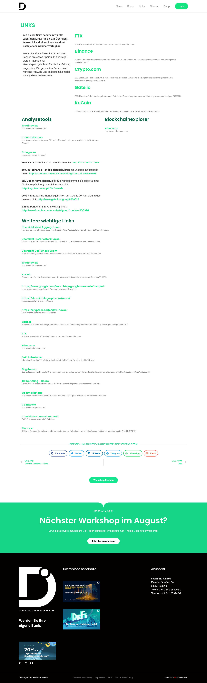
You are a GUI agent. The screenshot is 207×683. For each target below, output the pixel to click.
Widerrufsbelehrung (124, 678)
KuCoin (83, 103)
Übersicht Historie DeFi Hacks (40, 239)
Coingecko (29, 152)
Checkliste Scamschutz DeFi (40, 416)
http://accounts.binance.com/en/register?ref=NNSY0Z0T (62, 173)
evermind (183, 677)
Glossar (154, 6)
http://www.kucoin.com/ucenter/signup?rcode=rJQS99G (55, 210)
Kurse (130, 6)
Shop (167, 6)
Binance (84, 51)
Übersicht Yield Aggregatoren (41, 227)
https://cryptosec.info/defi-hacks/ (45, 310)
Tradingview (30, 125)
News (119, 6)
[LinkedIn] (20, 663)
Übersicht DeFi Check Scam (39, 251)
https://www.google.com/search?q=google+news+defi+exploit (63, 286)
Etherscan (111, 128)
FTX (79, 36)
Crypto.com (88, 69)
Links (142, 6)
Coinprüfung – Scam (35, 381)
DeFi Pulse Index (32, 357)
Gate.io (83, 87)
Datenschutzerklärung (82, 678)
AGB (110, 678)
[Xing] (26, 663)
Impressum (100, 678)
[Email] (31, 663)
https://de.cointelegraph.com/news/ (46, 298)
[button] (58, 453)
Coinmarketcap (32, 137)
